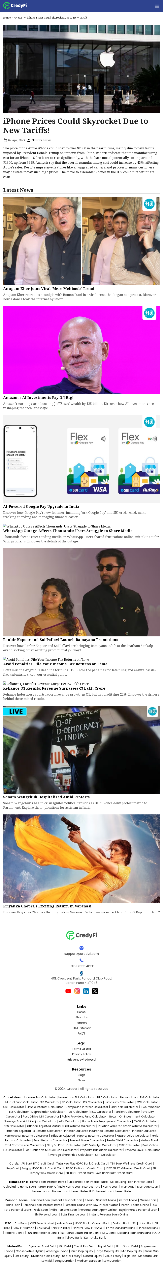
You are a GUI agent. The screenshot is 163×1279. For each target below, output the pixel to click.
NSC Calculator (100, 1112)
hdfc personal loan (64, 1210)
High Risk (130, 1256)
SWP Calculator (147, 1102)
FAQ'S (81, 1033)
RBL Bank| (68, 1233)
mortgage (128, 1187)
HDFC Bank (82, 1223)
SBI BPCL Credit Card (80, 1173)
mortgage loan (148, 1187)
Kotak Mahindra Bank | (121, 1228)
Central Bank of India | (88, 1228)
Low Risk (47, 1261)
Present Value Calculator (87, 1140)
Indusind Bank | (149, 1228)
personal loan (41, 1200)
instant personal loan (67, 1200)
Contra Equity (92, 1256)
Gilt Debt (65, 1246)
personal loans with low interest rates (91, 1205)
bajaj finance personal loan (138, 1210)
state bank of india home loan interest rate (69, 1187)
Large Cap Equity (107, 1251)
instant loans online (135, 1205)
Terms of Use (81, 1049)
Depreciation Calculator (48, 1112)
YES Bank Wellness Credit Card (131, 1163)
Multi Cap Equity (82, 1251)
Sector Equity (71, 1256)
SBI (134, 1223)
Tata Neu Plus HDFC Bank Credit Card (82, 1163)
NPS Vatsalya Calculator (99, 1145)
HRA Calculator (107, 1097)
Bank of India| (61, 1228)
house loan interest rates (70, 1191)
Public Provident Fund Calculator (84, 1117)
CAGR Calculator (145, 1121)
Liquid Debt (106, 1246)
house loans (41, 1191)
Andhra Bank (121, 1223)
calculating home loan (20, 1187)
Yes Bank (43, 1228)
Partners (81, 1023)
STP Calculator (105, 1155)
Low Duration (112, 1261)
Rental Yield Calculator (122, 1140)
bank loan (13, 1205)
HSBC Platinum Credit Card (84, 1168)
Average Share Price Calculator (71, 1155)
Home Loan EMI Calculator (76, 1097)
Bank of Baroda (23, 1228)
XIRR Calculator (129, 1145)
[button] (157, 6)
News (18, 17)
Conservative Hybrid (30, 1251)
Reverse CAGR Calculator (142, 1150)
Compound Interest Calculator (86, 1107)
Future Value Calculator (133, 1136)
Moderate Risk (148, 1256)
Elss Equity (22, 1256)
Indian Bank (65, 1223)
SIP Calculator (49, 1102)
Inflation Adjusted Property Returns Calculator (82, 1136)
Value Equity (113, 1256)
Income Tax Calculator (40, 1097)
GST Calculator (13, 1107)
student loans (106, 1200)
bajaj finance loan (74, 1214)
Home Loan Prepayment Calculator (106, 1121)
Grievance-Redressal (81, 1060)
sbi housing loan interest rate (131, 1182)
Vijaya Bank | (75, 1238)
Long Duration (64, 1261)
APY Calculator (69, 1121)
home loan (111, 1187)
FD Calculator (71, 1102)
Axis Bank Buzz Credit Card (114, 1173)
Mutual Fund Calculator (21, 1102)
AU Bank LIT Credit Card (37, 1163)
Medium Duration (89, 1261)
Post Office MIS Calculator (41, 1117)
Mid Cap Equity (131, 1251)
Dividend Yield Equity (45, 1256)
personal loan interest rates (43, 1205)
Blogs (81, 1075)
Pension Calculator (127, 1112)
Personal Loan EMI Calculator (140, 1097)
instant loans (128, 1200)
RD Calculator (92, 1102)
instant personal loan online (108, 1214)
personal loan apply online (98, 1210)
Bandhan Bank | (142, 1233)
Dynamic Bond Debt (42, 1246)
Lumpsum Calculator (119, 1102)
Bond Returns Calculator (50, 1140)
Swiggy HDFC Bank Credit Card (43, 1168)
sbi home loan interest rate (88, 1182)
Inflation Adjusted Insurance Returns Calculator (97, 1131)
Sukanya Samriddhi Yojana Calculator (30, 1121)
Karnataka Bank (95, 1238)
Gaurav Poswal (41, 140)
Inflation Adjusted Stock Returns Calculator (127, 1126)
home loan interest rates (48, 1182)
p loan (89, 1200)
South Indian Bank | (88, 1233)
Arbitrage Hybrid (57, 1251)
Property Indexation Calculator (101, 1150)
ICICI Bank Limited (42, 1223)
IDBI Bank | (124, 1233)
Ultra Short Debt (127, 1246)
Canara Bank (101, 1223)
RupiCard (13, 1168)
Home (7, 17)
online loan (148, 1200)
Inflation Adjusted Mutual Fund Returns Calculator (61, 1126)
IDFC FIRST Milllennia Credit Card (128, 1168)
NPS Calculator (14, 1126)
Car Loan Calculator (124, 1107)
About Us (81, 1017)
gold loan (41, 1210)
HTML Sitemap (81, 1028)
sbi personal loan (47, 1214)
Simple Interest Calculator (45, 1107)
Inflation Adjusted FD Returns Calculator (34, 1131)
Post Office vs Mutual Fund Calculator (51, 1150)
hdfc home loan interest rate (110, 1191)
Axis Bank (21, 1223)
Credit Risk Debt (85, 1246)
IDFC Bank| (109, 1233)
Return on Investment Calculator (132, 1117)
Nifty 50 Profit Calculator (64, 1145)
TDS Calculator (77, 1112)
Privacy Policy (81, 1054)
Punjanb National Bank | (43, 1233)
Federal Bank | (15, 1233)
